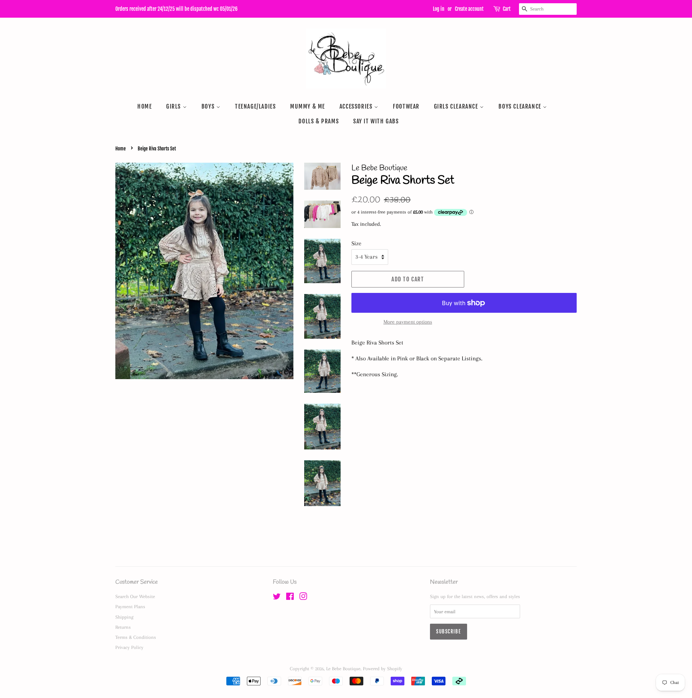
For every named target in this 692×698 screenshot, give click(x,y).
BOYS (208, 106)
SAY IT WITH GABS (376, 121)
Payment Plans (130, 606)
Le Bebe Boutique (343, 668)
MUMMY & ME (307, 106)
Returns (123, 627)
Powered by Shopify (382, 668)
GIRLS (174, 106)
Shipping (124, 617)
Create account (469, 9)
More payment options (407, 322)
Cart (507, 9)
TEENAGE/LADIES (255, 106)
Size (356, 243)
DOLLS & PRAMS (318, 121)
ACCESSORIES (357, 106)
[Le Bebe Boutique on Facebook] (290, 598)
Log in (438, 9)
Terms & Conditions (135, 637)
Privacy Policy (129, 647)
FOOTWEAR (406, 106)
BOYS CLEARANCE (520, 106)
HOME (144, 106)
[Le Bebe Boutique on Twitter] (277, 598)
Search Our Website (135, 596)
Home (120, 149)
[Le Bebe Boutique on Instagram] (303, 598)
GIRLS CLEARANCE (457, 106)
